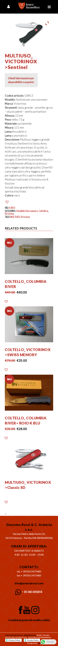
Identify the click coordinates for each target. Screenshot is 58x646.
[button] (7, 202)
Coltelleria (43, 211)
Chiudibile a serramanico (27, 211)
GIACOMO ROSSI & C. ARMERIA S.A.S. (20, 635)
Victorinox (9, 214)
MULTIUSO (15, 217)
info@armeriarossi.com (29, 583)
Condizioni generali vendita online (29, 620)
